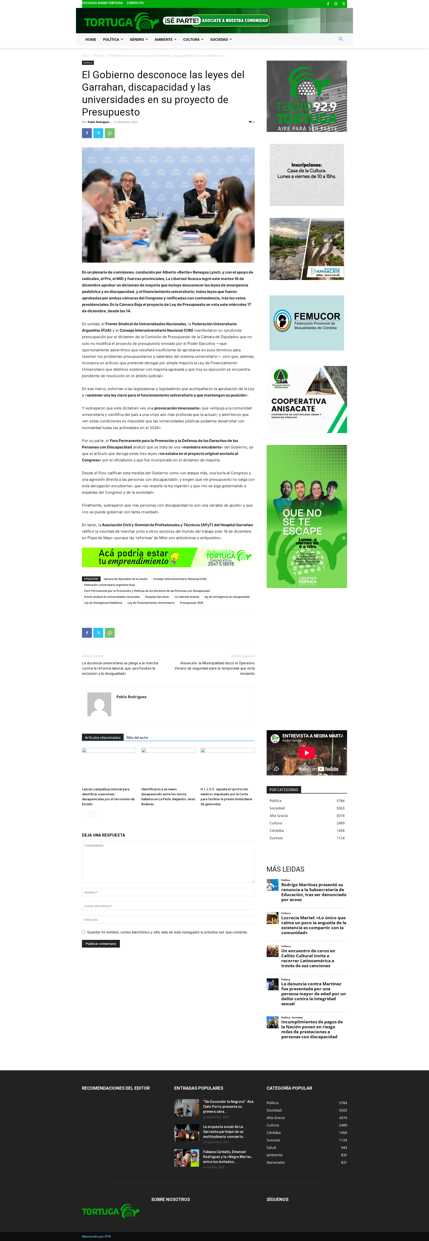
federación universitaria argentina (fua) (109, 585)
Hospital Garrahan (157, 597)
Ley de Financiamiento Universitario (151, 602)
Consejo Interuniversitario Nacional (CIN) (179, 579)
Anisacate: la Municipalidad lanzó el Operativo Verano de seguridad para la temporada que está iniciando (215, 668)
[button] (341, 39)
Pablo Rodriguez (98, 122)
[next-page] (93, 814)
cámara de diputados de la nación (126, 579)
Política (99, 55)
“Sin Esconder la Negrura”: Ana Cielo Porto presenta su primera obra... (228, 1107)
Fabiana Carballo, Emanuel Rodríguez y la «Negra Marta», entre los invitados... (227, 1157)
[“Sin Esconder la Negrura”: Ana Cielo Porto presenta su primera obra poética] (186, 1108)
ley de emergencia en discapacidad (227, 597)
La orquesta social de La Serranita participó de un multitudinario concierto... (224, 1132)
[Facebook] (328, 4)
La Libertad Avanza (187, 597)
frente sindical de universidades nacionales (112, 597)
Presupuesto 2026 (191, 602)
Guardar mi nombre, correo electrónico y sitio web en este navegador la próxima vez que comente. (167, 932)
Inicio (85, 55)
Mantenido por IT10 (96, 1236)
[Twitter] (343, 4)
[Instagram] (336, 4)
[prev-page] (85, 814)
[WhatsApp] (110, 133)
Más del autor (137, 738)
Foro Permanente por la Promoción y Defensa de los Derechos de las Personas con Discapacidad (147, 591)
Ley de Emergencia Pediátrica (103, 602)
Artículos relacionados (103, 738)
